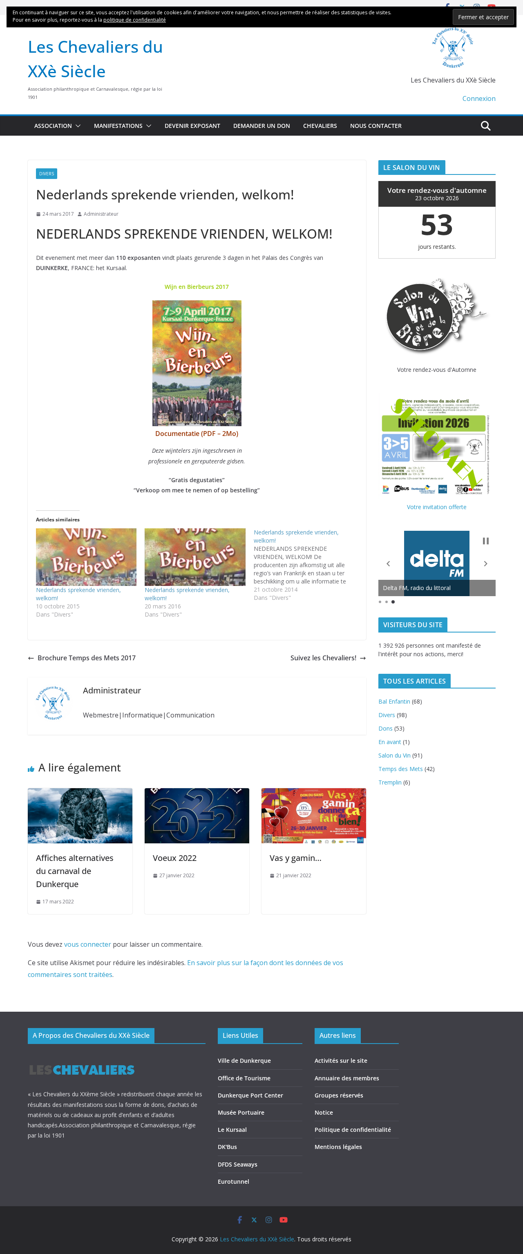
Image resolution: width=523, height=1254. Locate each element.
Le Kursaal (232, 1129)
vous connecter (87, 944)
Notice (324, 1112)
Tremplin (390, 782)
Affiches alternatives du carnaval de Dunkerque (75, 871)
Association (53, 126)
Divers (46, 174)
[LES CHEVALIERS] (82, 1057)
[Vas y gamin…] (314, 793)
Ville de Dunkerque (244, 1060)
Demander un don (261, 126)
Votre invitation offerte (437, 507)
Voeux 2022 (175, 857)
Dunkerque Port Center (250, 1095)
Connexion (479, 98)
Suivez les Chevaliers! (323, 657)
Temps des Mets (400, 769)
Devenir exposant (192, 126)
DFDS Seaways (237, 1164)
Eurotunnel (233, 1181)
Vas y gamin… (296, 857)
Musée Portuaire (241, 1112)
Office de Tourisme (244, 1078)
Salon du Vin (394, 755)
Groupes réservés (339, 1095)
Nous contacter (376, 126)
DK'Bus (227, 1147)
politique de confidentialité (134, 19)
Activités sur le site (341, 1060)
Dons (385, 728)
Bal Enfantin (394, 701)
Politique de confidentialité (353, 1129)
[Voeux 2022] (197, 793)
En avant (389, 742)
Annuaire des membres (347, 1078)
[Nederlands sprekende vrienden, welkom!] (86, 557)
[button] (76, 126)
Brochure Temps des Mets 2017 (87, 657)
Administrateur (101, 213)
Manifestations (118, 126)
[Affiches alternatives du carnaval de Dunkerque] (80, 793)
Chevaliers (320, 126)
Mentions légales (338, 1147)
